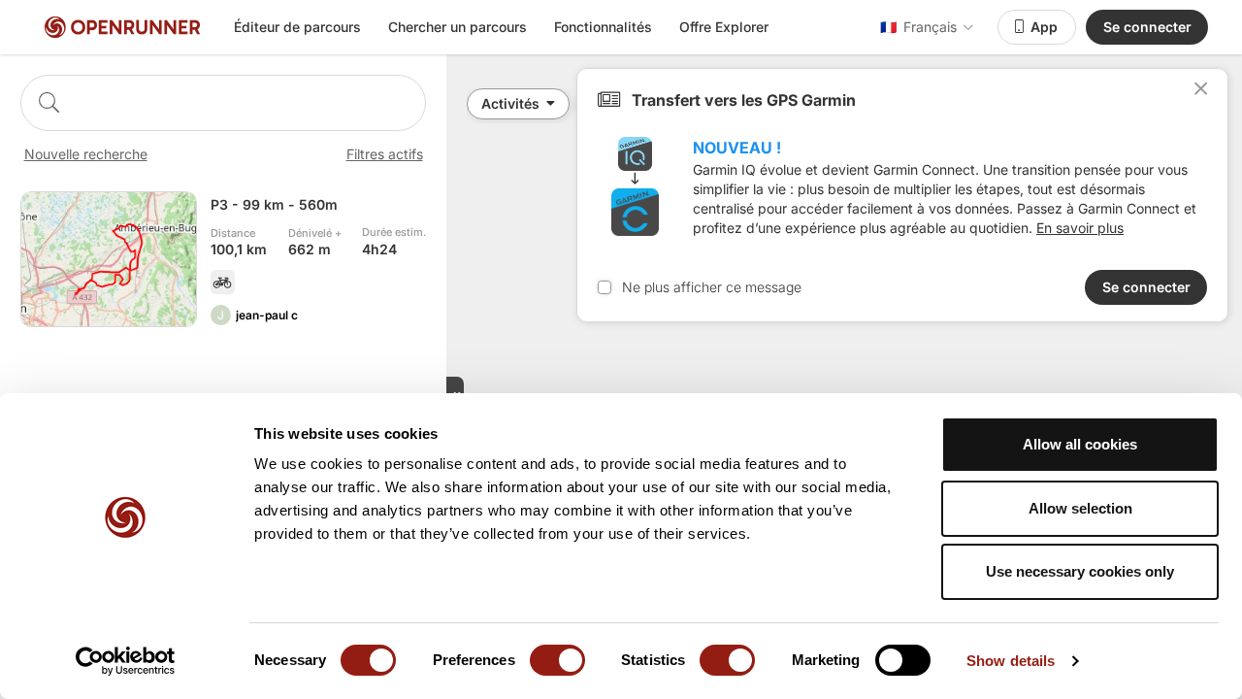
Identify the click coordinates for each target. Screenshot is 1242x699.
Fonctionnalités (603, 26)
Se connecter (1147, 26)
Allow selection (1080, 508)
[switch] (557, 660)
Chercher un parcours (457, 26)
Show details (1010, 660)
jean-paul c (267, 315)
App (1044, 26)
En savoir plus (1080, 227)
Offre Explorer (723, 26)
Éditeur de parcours (297, 26)
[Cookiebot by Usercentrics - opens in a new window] (126, 661)
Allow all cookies (1080, 444)
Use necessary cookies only (1080, 571)
